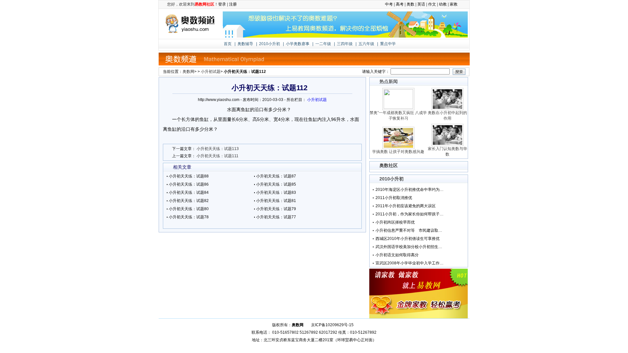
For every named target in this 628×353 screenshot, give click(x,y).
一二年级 (323, 44)
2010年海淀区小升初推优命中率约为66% (409, 189)
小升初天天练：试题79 (276, 209)
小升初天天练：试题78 (189, 217)
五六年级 (366, 44)
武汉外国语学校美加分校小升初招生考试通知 (409, 246)
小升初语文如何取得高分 (397, 255)
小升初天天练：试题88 (189, 176)
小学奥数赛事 (297, 44)
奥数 (410, 4)
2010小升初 (269, 44)
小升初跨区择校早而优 (395, 222)
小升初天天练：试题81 (276, 200)
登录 (222, 4)
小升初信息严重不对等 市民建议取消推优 (409, 230)
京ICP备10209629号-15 (332, 325)
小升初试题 (210, 71)
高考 (400, 4)
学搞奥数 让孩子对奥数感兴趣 (398, 151)
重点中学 (388, 44)
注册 (233, 4)
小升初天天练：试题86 (189, 184)
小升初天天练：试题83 (276, 192)
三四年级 (345, 44)
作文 (432, 4)
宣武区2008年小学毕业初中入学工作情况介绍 (409, 263)
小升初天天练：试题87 (276, 176)
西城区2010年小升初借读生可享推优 (407, 238)
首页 (228, 44)
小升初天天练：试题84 (189, 192)
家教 (454, 4)
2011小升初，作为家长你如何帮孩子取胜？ (409, 214)
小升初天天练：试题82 (189, 200)
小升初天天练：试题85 (276, 184)
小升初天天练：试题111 (217, 156)
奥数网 (188, 71)
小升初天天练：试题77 (276, 217)
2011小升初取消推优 (393, 197)
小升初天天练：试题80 (189, 209)
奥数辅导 (245, 44)
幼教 (443, 4)
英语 (421, 4)
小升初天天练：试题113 (218, 148)
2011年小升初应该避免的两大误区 (405, 206)
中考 (389, 4)
